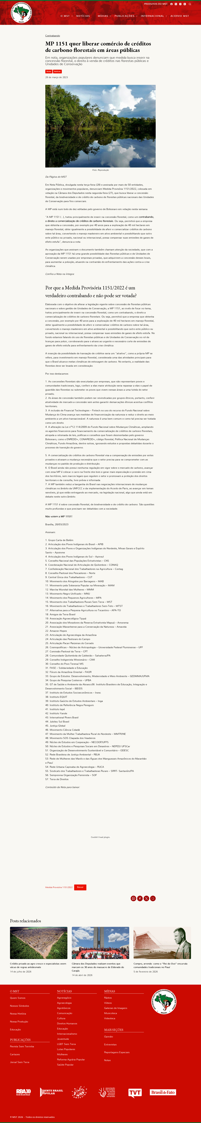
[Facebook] (171, 4)
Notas (48, 71)
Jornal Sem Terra (19, 1062)
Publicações (124, 16)
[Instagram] (180, 4)
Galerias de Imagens (115, 1008)
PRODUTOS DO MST (155, 4)
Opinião (108, 1036)
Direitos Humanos (67, 1023)
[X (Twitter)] (176, 4)
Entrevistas (110, 1044)
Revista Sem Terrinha (22, 1046)
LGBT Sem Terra (66, 1044)
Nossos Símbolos (19, 1006)
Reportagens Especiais (116, 1052)
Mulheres (62, 1054)
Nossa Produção (19, 1021)
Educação (15, 1029)
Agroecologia (64, 1003)
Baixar (80, 887)
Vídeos (108, 1003)
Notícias (83, 16)
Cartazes (15, 1054)
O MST (65, 16)
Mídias (103, 16)
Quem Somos (17, 998)
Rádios (108, 998)
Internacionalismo (67, 1034)
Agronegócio (64, 998)
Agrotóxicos (63, 1008)
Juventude (63, 1039)
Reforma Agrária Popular (71, 1059)
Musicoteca (110, 1013)
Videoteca (109, 1018)
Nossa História (18, 1013)
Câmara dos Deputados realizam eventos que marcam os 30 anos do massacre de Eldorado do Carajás (98, 967)
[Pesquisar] (190, 4)
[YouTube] (185, 4)
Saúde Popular (65, 1064)
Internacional (152, 16)
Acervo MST (180, 16)
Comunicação (64, 1013)
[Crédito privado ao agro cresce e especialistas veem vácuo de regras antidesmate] (38, 943)
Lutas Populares (66, 1049)
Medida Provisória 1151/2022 (59, 887)
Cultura (61, 1018)
